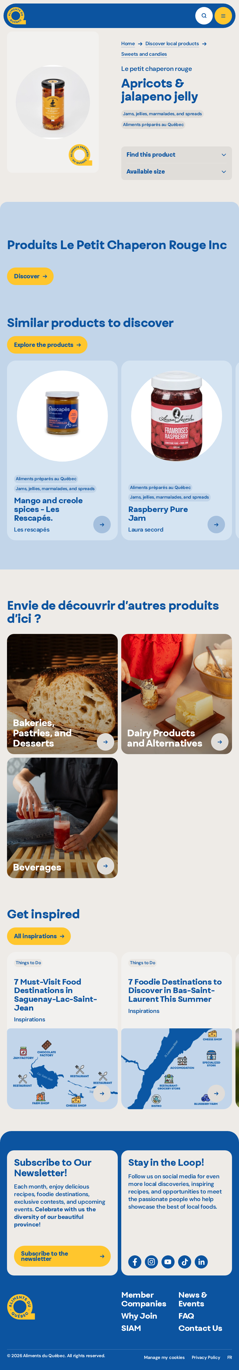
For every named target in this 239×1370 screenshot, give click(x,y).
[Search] (204, 16)
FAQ (186, 1316)
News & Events (192, 1299)
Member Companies (143, 1299)
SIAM (131, 1328)
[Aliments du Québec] (16, 16)
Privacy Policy (206, 1357)
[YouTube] (168, 1261)
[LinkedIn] (201, 1261)
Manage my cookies (164, 1357)
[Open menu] (223, 16)
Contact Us (200, 1328)
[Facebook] (134, 1261)
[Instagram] (151, 1261)
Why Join (139, 1316)
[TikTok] (184, 1261)
